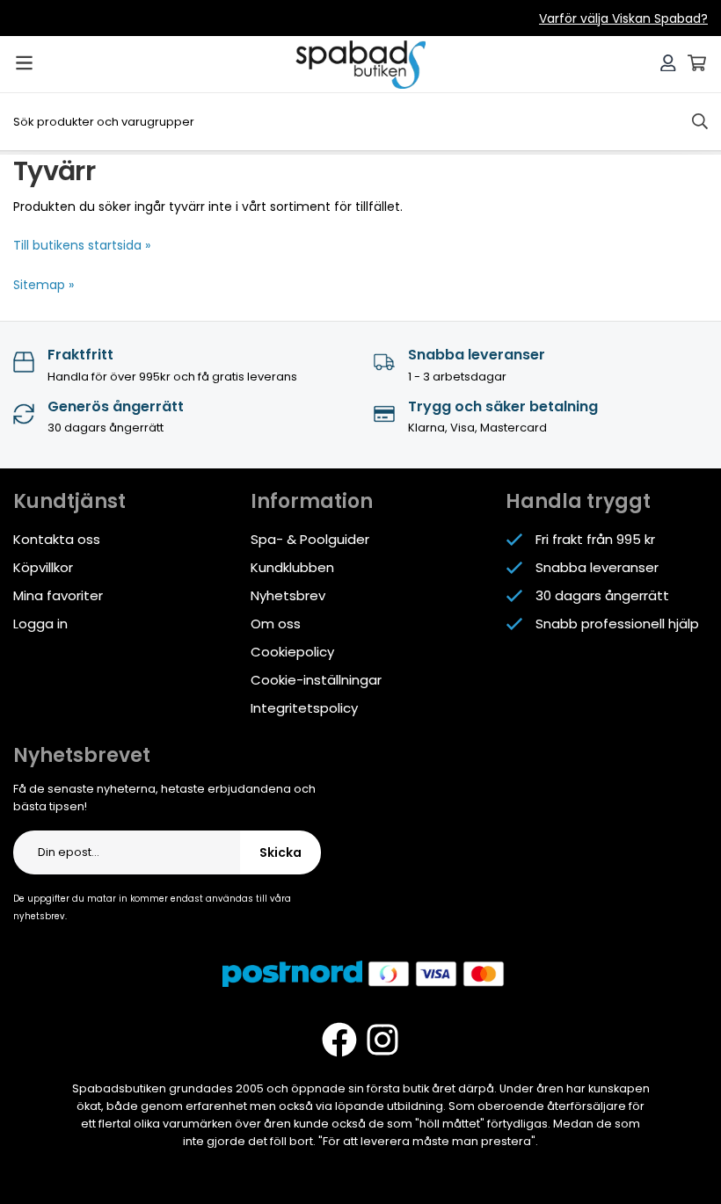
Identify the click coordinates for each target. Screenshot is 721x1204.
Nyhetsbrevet (81, 755)
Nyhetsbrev (288, 595)
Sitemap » (43, 285)
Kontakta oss (56, 539)
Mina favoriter (58, 595)
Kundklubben (292, 567)
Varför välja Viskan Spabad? (623, 18)
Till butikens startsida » (81, 245)
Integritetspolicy (304, 708)
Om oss (276, 623)
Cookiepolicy (292, 651)
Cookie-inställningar (316, 680)
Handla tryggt (578, 501)
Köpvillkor (43, 567)
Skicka (280, 852)
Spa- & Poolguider (310, 539)
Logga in (40, 623)
